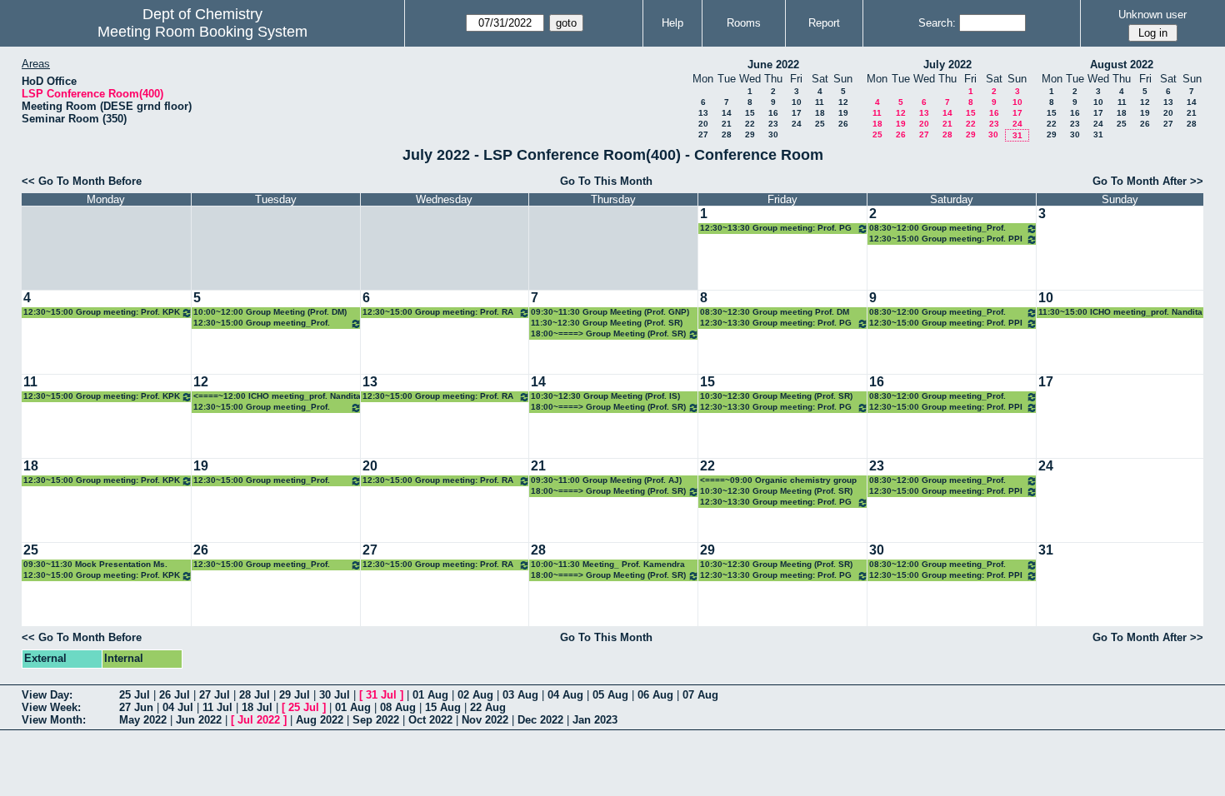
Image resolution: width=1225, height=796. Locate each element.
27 (703, 134)
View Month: (54, 720)
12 (843, 102)
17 (797, 112)
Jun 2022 (199, 720)
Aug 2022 (319, 720)
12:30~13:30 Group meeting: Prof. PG (776, 227)
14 (727, 112)
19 (843, 112)
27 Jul (214, 695)
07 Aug (700, 695)
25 (820, 123)
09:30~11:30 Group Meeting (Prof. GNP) (610, 311)
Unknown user (1152, 14)
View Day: (47, 695)
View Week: (51, 707)
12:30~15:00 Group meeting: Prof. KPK (101, 311)
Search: (937, 23)
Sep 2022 (375, 720)
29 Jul (294, 695)
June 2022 (773, 64)
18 (820, 112)
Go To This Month (606, 181)
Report (824, 23)
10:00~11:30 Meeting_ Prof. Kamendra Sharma (608, 565)
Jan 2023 (595, 720)
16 (773, 112)
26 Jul (174, 695)
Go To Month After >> (1147, 181)
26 (843, 123)
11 (819, 102)
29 (750, 134)
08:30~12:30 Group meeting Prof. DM (774, 311)
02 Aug (475, 695)
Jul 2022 (259, 720)
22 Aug (488, 707)
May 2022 (143, 720)
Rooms (744, 23)
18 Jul (257, 707)
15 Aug (443, 707)
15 (750, 112)
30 (773, 134)
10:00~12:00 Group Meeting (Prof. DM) (270, 311)
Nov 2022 (485, 720)
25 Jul (134, 695)
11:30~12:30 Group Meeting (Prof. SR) (606, 322)
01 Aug (430, 695)
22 (750, 123)
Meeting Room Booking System (203, 31)
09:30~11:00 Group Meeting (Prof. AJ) (606, 480)
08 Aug (398, 707)
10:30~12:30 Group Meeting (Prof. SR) (776, 395)
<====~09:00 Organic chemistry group (778, 480)
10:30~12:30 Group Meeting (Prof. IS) (605, 395)
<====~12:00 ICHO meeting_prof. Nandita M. (277, 396)
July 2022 (947, 64)
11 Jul (217, 707)
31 (1017, 135)
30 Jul (334, 695)
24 (797, 123)
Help (672, 23)
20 (703, 123)
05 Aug (610, 695)
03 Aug (520, 695)
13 (703, 112)
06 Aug (655, 695)
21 (727, 123)
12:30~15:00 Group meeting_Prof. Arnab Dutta (261, 323)
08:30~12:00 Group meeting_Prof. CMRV (937, 228)
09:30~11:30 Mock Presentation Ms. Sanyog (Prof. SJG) (95, 565)
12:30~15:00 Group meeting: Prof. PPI (945, 238)
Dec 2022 (540, 720)
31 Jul (381, 695)
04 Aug (565, 695)
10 (797, 102)
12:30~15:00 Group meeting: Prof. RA (437, 311)
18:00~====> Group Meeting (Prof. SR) (608, 333)
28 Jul (254, 695)
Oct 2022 (430, 720)
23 (773, 123)
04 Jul (177, 707)
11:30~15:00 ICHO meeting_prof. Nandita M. (1120, 312)
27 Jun (136, 707)
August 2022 (1121, 64)
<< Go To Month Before (82, 181)
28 (727, 134)
